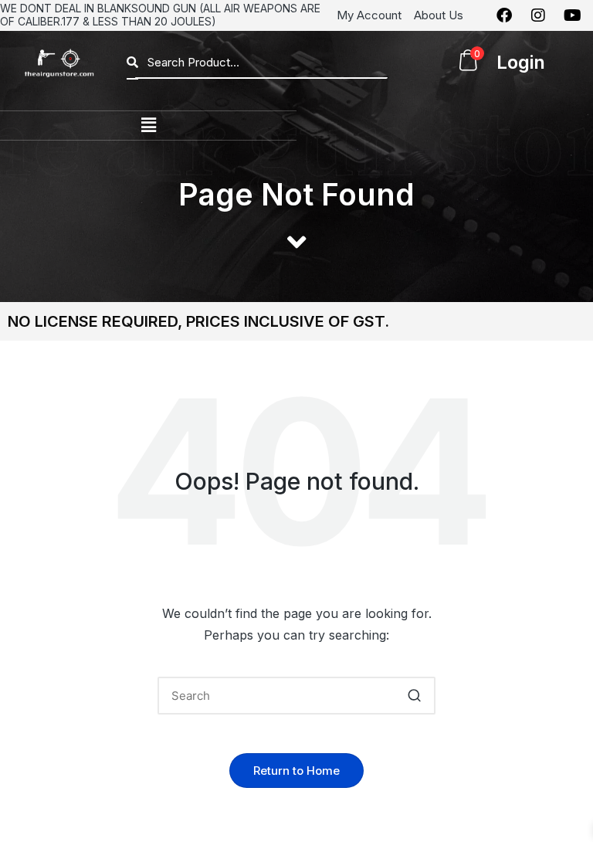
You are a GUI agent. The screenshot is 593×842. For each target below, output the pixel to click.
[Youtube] (572, 15)
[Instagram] (538, 15)
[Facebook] (504, 15)
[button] (148, 125)
